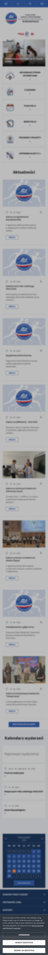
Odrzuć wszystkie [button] (24, 942)
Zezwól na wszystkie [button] (24, 950)
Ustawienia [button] (24, 935)
